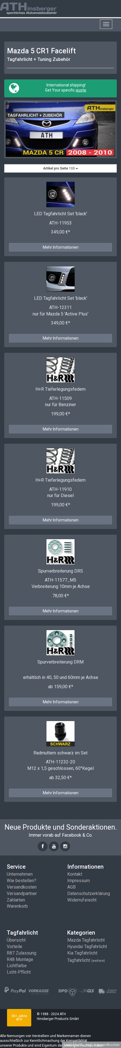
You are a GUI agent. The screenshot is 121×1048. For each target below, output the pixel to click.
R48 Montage (20, 959)
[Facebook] (43, 846)
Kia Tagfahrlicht (82, 953)
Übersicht (16, 940)
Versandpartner (22, 893)
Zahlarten (16, 900)
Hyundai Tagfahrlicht (87, 946)
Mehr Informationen (61, 247)
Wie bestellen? (21, 880)
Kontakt (74, 874)
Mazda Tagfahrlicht (86, 940)
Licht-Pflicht (19, 972)
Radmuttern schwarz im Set (60, 753)
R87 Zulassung (21, 953)
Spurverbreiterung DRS (60, 571)
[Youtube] (54, 846)
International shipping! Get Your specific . (65, 88)
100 (59, 168)
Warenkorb (17, 906)
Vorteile (14, 946)
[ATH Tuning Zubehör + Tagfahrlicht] (35, 8)
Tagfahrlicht (86, 960)
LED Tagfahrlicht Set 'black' (60, 213)
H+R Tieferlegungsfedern (60, 389)
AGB (71, 887)
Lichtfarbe (17, 965)
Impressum (78, 880)
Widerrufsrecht (82, 900)
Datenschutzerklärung (88, 893)
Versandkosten (22, 887)
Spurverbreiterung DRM (60, 662)
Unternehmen (20, 874)
